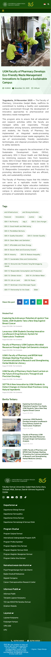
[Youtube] (8, 497)
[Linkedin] (21, 497)
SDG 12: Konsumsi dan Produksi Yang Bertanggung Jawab (23, 265)
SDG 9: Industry (10, 254)
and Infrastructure (11, 212)
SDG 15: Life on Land (12, 280)
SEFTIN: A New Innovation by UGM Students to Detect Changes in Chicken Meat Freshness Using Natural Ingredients (25, 387)
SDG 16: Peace (29, 280)
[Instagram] (3, 497)
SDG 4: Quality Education (13, 236)
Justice (31, 217)
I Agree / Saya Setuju (39, 649)
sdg (40, 217)
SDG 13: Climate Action (12, 275)
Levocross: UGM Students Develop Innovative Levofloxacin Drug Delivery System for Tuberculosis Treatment (23, 334)
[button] (19, 302)
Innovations (20, 217)
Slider (36, 290)
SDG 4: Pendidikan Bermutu (14, 231)
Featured (7, 217)
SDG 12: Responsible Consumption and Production (23, 271)
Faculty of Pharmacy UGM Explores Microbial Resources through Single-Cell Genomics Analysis (25, 346)
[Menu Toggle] (3, 11)
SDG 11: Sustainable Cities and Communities (20, 259)
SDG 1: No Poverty (11, 221)
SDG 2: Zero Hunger (38, 221)
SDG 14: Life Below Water (35, 275)
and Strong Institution (30, 212)
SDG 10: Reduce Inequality (30, 254)
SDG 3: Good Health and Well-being (17, 226)
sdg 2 (25, 221)
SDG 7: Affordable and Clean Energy (17, 245)
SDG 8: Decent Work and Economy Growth (20, 250)
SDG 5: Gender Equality (36, 236)
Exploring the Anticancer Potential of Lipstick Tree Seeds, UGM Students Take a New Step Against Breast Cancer (25, 321)
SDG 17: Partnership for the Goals (16, 290)
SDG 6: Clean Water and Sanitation (17, 240)
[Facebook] (17, 497)
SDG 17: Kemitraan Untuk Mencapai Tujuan (20, 285)
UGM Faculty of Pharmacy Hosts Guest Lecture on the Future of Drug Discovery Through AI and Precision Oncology (25, 374)
